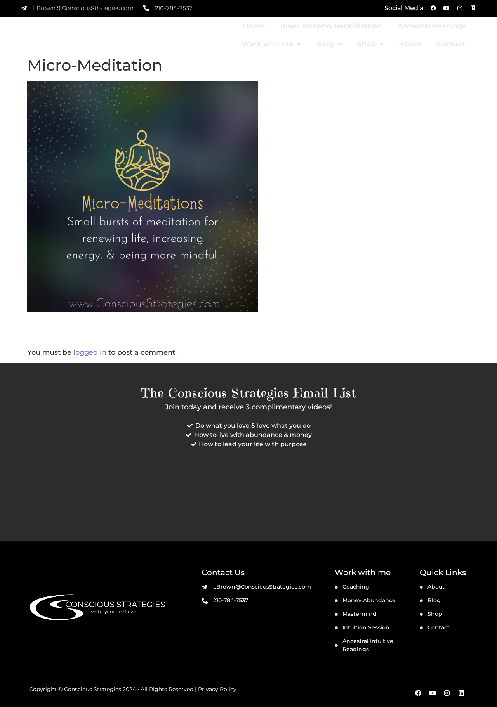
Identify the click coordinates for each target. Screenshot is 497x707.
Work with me (267, 44)
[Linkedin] (473, 8)
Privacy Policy (217, 689)
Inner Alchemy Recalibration (331, 26)
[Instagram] (459, 8)
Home (254, 26)
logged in (89, 352)
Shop (366, 44)
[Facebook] (433, 8)
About (410, 44)
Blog (325, 44)
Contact (451, 44)
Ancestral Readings (431, 26)
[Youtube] (446, 8)
